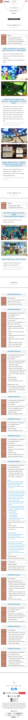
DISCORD (15, 685)
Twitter (12, 685)
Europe (9, 715)
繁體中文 (14, 717)
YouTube (20, 685)
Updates (14, 13)
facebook (8, 685)
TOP (14, 683)
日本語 (9, 713)
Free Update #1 (14, 7)
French (18, 715)
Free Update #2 (14, 10)
